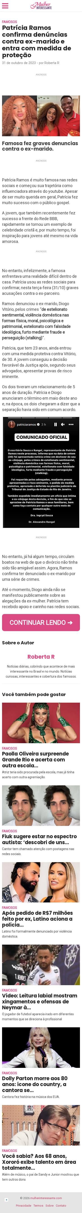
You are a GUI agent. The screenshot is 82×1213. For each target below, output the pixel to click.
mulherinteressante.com (46, 1198)
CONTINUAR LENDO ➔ (41, 622)
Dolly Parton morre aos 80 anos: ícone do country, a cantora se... (35, 1084)
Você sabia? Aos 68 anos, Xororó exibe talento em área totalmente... (39, 1162)
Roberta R (51, 63)
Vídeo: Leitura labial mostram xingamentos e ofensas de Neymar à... (39, 1001)
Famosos (9, 22)
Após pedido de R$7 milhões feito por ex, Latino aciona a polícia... (37, 919)
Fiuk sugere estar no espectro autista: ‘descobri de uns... (39, 839)
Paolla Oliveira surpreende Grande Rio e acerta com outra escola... (35, 759)
